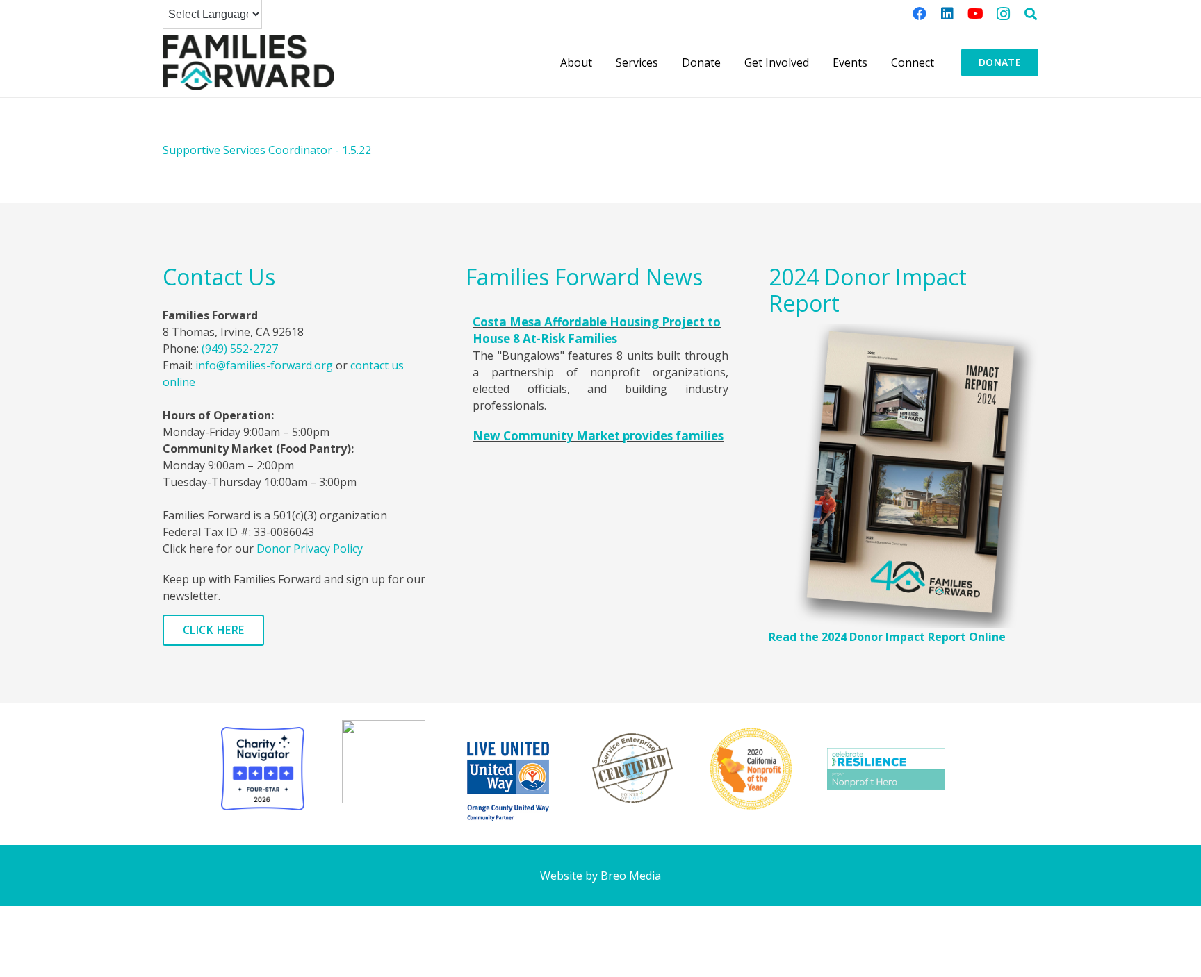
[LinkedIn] (947, 14)
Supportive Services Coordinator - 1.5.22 (267, 150)
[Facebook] (919, 14)
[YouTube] (975, 14)
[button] (1031, 14)
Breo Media (630, 875)
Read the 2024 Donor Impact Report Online (887, 636)
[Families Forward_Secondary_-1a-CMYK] (248, 62)
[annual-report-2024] (903, 476)
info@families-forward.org (264, 365)
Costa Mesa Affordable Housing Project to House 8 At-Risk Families (597, 330)
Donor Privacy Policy (309, 548)
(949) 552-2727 (240, 348)
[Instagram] (1003, 14)
